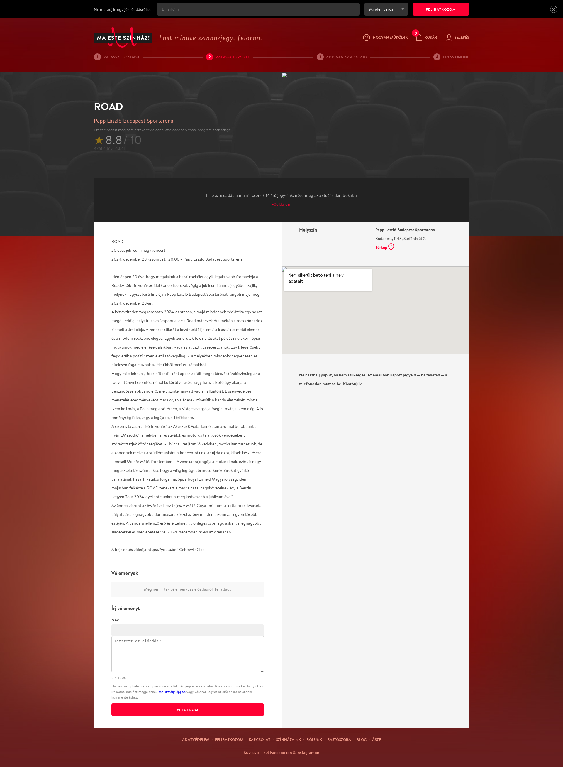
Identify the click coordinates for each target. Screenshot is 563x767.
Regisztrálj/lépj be (171, 692)
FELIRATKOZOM (441, 9)
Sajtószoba (339, 739)
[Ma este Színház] (123, 37)
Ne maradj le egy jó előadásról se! (123, 9)
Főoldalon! (282, 204)
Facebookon (281, 752)
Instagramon (307, 752)
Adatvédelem (195, 739)
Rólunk (314, 739)
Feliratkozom (229, 739)
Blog (362, 739)
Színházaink (288, 739)
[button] (553, 9)
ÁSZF (376, 739)
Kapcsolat (259, 739)
